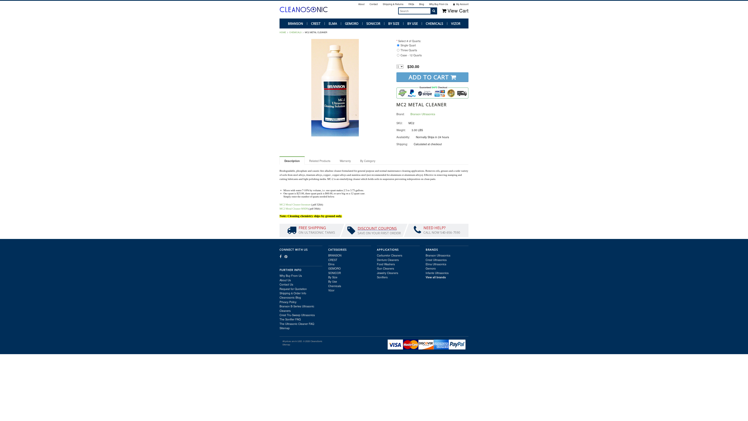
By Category (367, 161)
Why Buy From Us (438, 4)
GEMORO (351, 23)
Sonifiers (382, 277)
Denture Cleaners (388, 260)
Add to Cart (430, 77)
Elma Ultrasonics (436, 264)
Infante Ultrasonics (437, 273)
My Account (462, 4)
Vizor (455, 23)
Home (283, 32)
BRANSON (295, 23)
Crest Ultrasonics (436, 260)
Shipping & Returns (393, 4)
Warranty (345, 161)
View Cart (457, 10)
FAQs (411, 4)
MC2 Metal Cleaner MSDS (294, 208)
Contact (374, 4)
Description (292, 161)
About (361, 4)
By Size (393, 23)
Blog (421, 4)
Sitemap (285, 328)
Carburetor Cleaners (389, 255)
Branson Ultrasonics (438, 255)
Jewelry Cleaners (387, 273)
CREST (316, 23)
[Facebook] (387, 10)
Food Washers (386, 264)
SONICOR (373, 23)
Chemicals (434, 23)
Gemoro (431, 268)
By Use (412, 23)
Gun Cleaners (385, 268)
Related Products (319, 161)
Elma (333, 23)
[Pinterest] (391, 10)
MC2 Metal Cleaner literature (295, 204)
